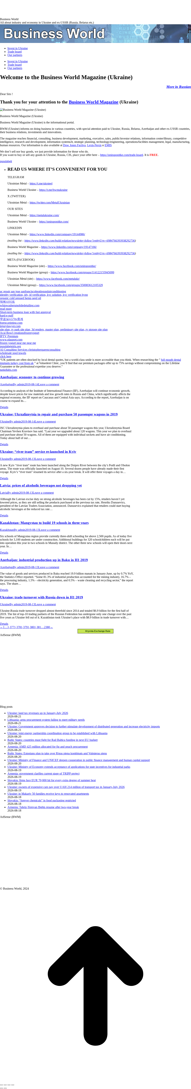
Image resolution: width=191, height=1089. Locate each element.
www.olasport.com (11, 339)
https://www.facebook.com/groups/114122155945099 (82, 272)
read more (6, 308)
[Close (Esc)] (1, 1084)
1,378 (17, 627)
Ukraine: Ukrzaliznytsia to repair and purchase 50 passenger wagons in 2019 (59, 414)
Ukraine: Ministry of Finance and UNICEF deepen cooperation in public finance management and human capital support (78, 760)
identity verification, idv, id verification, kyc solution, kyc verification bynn (44, 294)
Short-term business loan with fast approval (25, 312)
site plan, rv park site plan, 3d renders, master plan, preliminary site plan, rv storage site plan (54, 329)
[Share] (5, 1084)
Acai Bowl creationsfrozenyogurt (19, 332)
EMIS (108, 145)
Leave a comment (48, 384)
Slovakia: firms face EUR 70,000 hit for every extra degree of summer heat (51, 780)
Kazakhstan (7, 529)
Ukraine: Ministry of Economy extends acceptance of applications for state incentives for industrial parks (68, 766)
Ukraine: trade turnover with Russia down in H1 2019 (41, 597)
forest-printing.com (11, 322)
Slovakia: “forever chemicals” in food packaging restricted (41, 800)
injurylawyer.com (10, 326)
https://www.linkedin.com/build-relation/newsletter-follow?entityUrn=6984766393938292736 (79, 240)
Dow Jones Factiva (74, 145)
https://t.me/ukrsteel (41, 183)
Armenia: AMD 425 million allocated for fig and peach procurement (47, 746)
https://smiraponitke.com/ (54, 221)
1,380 (31, 627)
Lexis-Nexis (94, 145)
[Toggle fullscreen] (8, 1084)
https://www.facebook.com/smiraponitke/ (72, 266)
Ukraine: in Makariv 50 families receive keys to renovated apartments (48, 793)
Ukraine (5, 421)
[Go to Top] (95, 1080)
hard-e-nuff (6, 315)
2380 (47, 627)
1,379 (24, 627)
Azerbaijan (6, 384)
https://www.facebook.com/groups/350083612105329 (71, 285)
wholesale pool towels (13, 353)
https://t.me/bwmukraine (53, 189)
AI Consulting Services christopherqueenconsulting (30, 349)
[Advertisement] (68, 8)
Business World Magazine (93, 102)
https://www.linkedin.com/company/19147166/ (69, 247)
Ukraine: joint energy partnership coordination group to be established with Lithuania (57, 733)
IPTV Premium (9, 336)
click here (5, 356)
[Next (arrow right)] (5, 1088)
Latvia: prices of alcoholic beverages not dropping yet (41, 485)
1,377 (10, 627)
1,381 (37, 627)
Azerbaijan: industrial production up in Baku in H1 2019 (44, 560)
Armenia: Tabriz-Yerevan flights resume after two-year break (43, 807)
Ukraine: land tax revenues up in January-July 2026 (37, 713)
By (18, 384)
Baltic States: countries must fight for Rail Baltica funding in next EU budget (52, 739)
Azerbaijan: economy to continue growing (32, 377)
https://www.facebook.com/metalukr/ (58, 278)
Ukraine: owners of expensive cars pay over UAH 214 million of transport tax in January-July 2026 (66, 787)
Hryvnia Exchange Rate (97, 631)
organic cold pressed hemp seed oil (20, 298)
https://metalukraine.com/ (44, 215)
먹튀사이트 (7, 301)
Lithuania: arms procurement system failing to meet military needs (46, 719)
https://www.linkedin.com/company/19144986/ (57, 234)
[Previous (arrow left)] (1, 1088)
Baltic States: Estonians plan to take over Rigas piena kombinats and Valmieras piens (57, 753)
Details (4, 407)
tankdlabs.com (8, 369)
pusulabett (6, 161)
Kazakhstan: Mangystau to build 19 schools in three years (44, 523)
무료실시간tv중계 (11, 319)
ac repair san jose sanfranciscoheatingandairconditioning (33, 291)
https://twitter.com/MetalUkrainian (50, 202)
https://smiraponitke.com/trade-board (121, 154)
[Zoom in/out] (12, 1084)
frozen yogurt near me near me (18, 343)
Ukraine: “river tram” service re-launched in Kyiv (38, 452)
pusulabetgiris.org (10, 346)
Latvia (3, 492)
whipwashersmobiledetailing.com (19, 305)
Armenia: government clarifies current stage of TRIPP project (43, 773)
